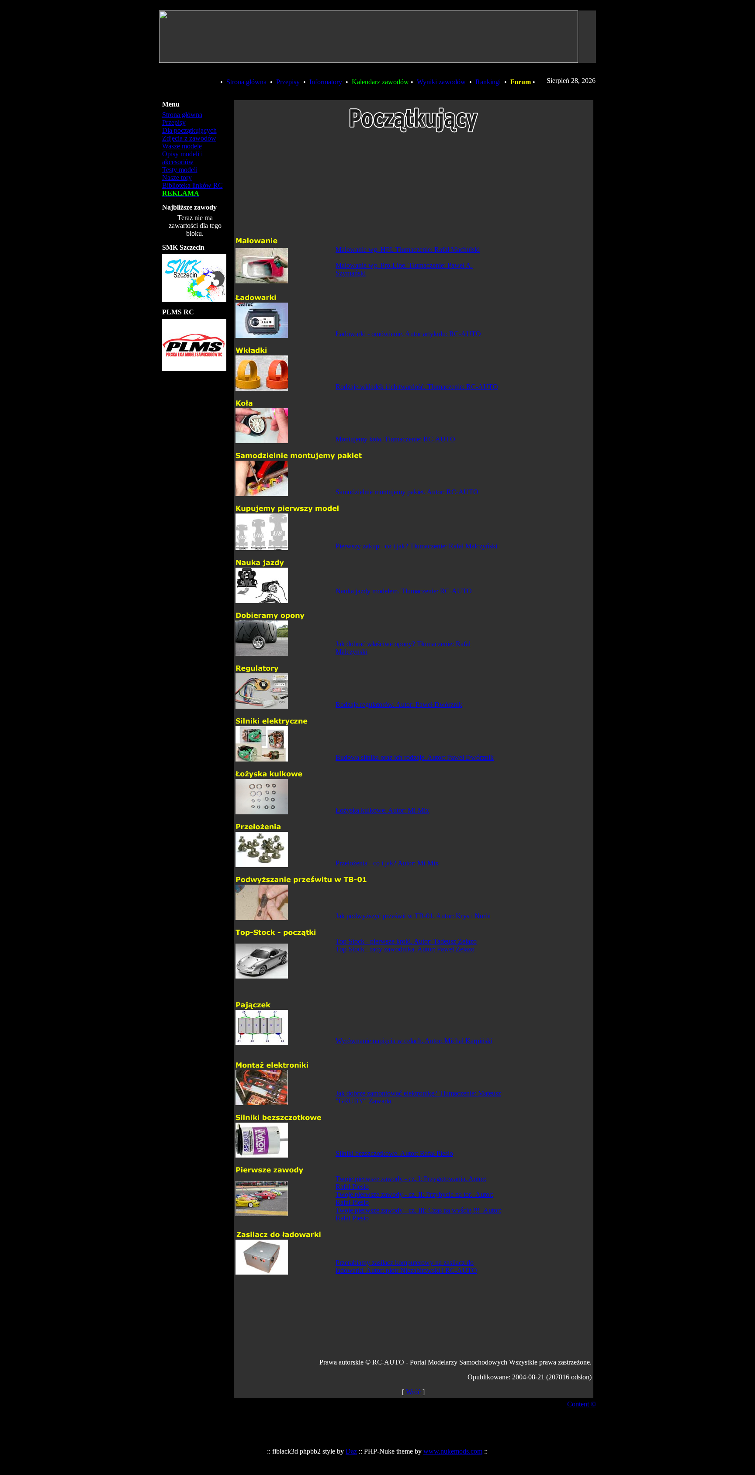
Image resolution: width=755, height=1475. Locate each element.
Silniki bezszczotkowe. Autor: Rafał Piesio (394, 1153)
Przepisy (288, 82)
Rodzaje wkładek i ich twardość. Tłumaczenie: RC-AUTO (417, 386)
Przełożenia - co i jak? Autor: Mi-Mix (387, 863)
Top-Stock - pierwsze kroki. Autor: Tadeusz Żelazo (406, 941)
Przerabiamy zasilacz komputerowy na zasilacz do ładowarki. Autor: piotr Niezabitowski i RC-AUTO (406, 1266)
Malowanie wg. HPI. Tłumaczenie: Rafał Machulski (408, 249)
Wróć (413, 1392)
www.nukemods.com (452, 1451)
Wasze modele (182, 146)
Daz (351, 1451)
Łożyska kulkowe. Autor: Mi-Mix (382, 810)
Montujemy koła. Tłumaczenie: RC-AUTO (395, 439)
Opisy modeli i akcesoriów (182, 157)
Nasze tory (177, 177)
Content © (581, 1404)
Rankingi (488, 82)
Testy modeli (179, 169)
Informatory (325, 82)
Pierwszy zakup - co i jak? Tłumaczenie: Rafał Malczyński (416, 546)
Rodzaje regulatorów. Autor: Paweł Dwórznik (399, 704)
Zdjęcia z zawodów (189, 138)
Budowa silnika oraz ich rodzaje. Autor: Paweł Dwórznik (415, 757)
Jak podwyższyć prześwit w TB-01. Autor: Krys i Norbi (413, 916)
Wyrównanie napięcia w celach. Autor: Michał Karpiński (414, 1040)
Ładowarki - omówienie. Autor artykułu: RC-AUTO (408, 334)
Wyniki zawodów (441, 82)
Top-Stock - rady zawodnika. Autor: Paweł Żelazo (405, 949)
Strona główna (246, 82)
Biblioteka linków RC (192, 185)
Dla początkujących (189, 130)
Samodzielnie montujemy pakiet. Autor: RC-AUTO (407, 492)
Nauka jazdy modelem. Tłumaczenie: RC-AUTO (404, 591)
